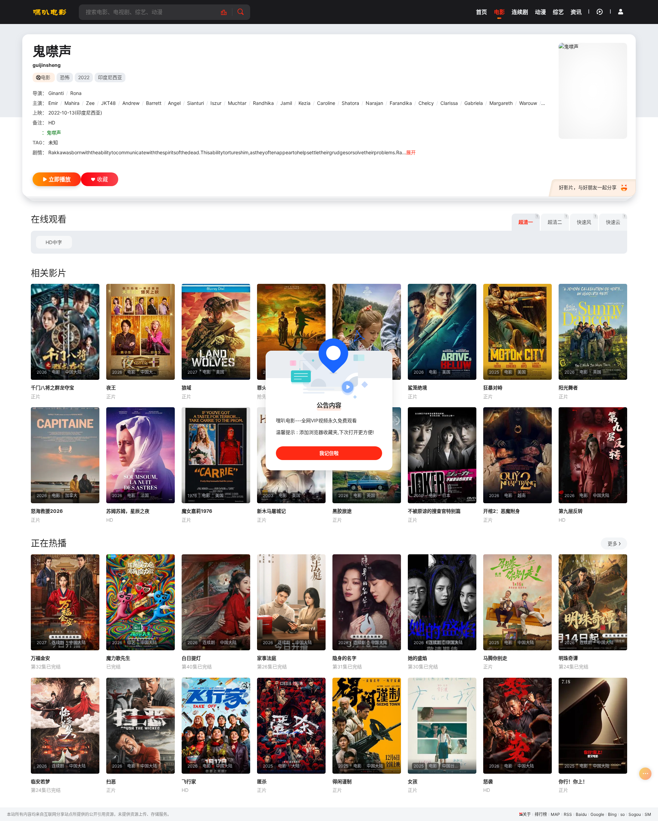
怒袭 (488, 781)
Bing (612, 814)
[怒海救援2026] (65, 455)
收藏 (102, 179)
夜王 (111, 387)
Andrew (130, 103)
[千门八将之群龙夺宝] (65, 332)
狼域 (186, 387)
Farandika (401, 103)
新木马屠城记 (271, 511)
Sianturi (195, 103)
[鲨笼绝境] (442, 332)
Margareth (501, 103)
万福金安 (40, 658)
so (622, 814)
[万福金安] (65, 602)
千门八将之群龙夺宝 (52, 387)
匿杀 (262, 781)
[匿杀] (291, 726)
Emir (53, 103)
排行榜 (541, 814)
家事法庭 (266, 658)
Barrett (153, 103)
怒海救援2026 (47, 511)
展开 (411, 152)
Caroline (326, 103)
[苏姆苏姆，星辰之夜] (140, 455)
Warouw (528, 103)
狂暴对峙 (492, 387)
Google (597, 814)
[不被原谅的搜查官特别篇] (442, 455)
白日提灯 (191, 658)
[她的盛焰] (442, 602)
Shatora (350, 103)
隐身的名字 (344, 658)
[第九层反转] (593, 455)
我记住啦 (329, 453)
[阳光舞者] (593, 332)
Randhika (263, 103)
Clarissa (449, 103)
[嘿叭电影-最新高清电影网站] (50, 12)
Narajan (374, 103)
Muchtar (237, 103)
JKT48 (108, 103)
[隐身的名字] (366, 602)
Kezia (304, 103)
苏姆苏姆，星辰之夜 (127, 511)
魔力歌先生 (118, 658)
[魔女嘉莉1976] (216, 455)
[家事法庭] (291, 602)
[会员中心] (620, 11)
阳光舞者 (568, 387)
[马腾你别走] (517, 602)
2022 (83, 77)
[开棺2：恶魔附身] (517, 455)
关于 (527, 814)
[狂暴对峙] (517, 332)
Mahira (72, 103)
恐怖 (65, 77)
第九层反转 (571, 511)
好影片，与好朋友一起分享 (588, 187)
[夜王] (140, 332)
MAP (555, 814)
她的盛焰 (417, 658)
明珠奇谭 (568, 658)
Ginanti (56, 93)
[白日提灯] (216, 602)
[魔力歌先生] (140, 602)
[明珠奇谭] (593, 602)
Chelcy (426, 103)
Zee (90, 103)
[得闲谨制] (366, 726)
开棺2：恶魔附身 (501, 511)
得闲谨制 (342, 781)
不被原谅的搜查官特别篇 (434, 511)
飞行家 (189, 781)
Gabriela (473, 103)
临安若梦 (40, 781)
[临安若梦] (65, 726)
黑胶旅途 (342, 511)
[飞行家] (216, 726)
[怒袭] (517, 726)
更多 (612, 543)
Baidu (581, 814)
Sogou (635, 814)
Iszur (215, 103)
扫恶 (111, 781)
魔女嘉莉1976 (197, 511)
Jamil (286, 103)
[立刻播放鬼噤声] (593, 91)
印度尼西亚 (110, 77)
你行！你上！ (573, 781)
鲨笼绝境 (417, 387)
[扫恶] (140, 726)
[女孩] (442, 726)
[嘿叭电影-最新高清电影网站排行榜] (227, 12)
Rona (76, 93)
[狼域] (216, 332)
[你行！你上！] (593, 726)
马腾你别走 (495, 658)
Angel (174, 103)
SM (648, 814)
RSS (568, 814)
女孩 (412, 781)
